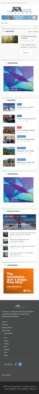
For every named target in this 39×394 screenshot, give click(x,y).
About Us (4, 3)
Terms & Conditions (10, 389)
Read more (26, 52)
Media (19, 104)
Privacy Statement (22, 389)
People (23, 216)
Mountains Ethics (7, 327)
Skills (5, 346)
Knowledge (21, 136)
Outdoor (17, 216)
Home (30, 31)
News (19, 127)
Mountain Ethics (16, 3)
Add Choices (33, 389)
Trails (5, 352)
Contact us (5, 325)
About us (4, 322)
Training (6, 343)
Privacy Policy (23, 3)
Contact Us (9, 3)
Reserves (7, 349)
